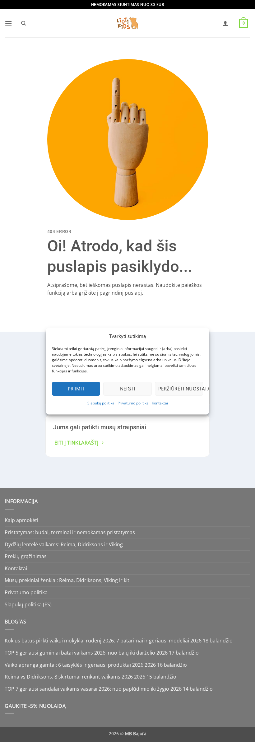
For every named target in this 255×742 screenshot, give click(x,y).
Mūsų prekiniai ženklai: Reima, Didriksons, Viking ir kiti (68, 580)
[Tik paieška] (23, 23)
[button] (8, 23)
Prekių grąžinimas (26, 556)
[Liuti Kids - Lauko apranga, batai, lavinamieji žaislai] (127, 23)
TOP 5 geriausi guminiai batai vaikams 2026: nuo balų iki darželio (80, 652)
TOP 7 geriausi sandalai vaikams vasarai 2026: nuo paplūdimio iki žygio (87, 688)
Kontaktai (160, 403)
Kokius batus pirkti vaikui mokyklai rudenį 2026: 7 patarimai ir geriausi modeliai (97, 640)
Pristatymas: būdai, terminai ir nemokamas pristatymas (70, 532)
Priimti (76, 388)
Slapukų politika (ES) (28, 604)
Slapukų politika (100, 403)
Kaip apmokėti (21, 520)
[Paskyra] (225, 23)
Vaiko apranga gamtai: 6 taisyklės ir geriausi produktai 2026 (74, 664)
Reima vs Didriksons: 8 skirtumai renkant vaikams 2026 (69, 676)
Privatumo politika (133, 403)
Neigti (127, 388)
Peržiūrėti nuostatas (180, 388)
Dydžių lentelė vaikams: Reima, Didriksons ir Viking (64, 544)
